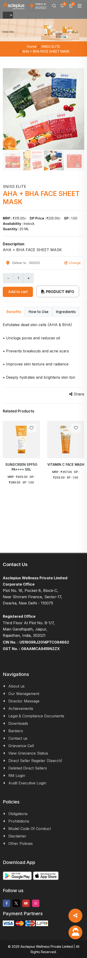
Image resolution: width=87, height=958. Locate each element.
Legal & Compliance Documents (36, 716)
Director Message (23, 701)
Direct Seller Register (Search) (35, 760)
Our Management (23, 693)
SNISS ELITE (50, 46)
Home (31, 46)
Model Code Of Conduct (29, 828)
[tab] (14, 312)
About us (16, 686)
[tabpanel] (43, 351)
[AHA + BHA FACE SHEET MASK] (43, 109)
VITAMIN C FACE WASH (65, 464)
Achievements (20, 708)
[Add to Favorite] (31, 428)
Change (75, 263)
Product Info (59, 291)
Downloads (18, 723)
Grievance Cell (21, 745)
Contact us (17, 738)
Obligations (18, 813)
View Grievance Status (28, 753)
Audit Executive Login (27, 783)
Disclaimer (17, 836)
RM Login (16, 775)
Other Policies (20, 843)
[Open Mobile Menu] (79, 6)
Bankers (15, 731)
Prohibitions (18, 821)
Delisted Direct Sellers (27, 768)
